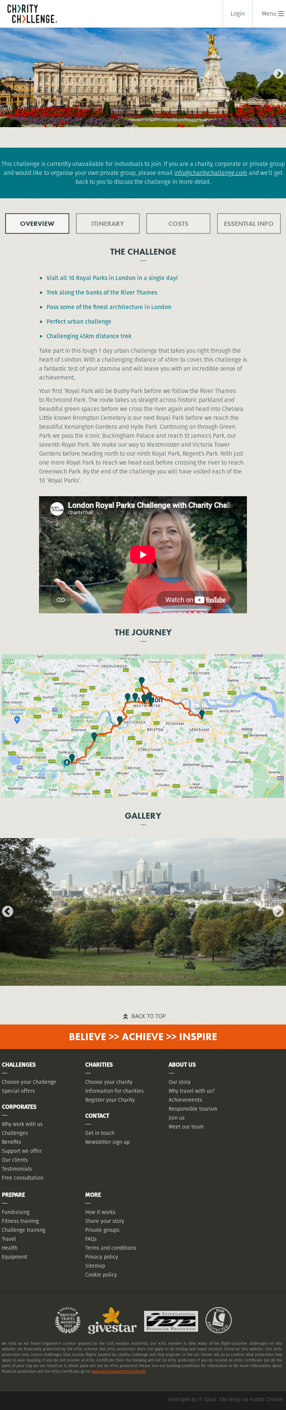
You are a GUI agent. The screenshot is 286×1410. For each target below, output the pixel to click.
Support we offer (22, 1151)
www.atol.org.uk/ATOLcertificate (119, 1371)
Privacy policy (101, 1256)
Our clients (15, 1160)
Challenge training (23, 1230)
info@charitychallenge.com (210, 173)
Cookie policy (101, 1274)
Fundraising (15, 1212)
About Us (182, 1064)
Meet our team (186, 1126)
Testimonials (17, 1169)
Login (238, 14)
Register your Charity (110, 1100)
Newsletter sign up (107, 1142)
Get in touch (99, 1133)
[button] (269, 13)
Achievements (185, 1100)
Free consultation (23, 1177)
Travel (9, 1239)
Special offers (18, 1091)
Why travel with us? (191, 1091)
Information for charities (114, 1091)
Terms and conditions (110, 1248)
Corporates (19, 1106)
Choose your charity (109, 1082)
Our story (180, 1082)
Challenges (15, 1133)
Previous (5, 72)
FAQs (91, 1239)
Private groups (102, 1230)
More (93, 1194)
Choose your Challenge (29, 1082)
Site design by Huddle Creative (251, 1399)
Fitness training (20, 1221)
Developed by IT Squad (192, 1399)
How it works (100, 1212)
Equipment (14, 1256)
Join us (177, 1117)
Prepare (13, 1194)
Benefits (11, 1142)
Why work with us (22, 1124)
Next (276, 72)
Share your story (104, 1221)
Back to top (148, 1016)
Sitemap (95, 1265)
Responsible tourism (193, 1108)
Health (10, 1248)
